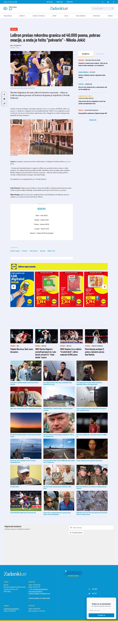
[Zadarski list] (59, 8)
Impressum (69, 2)
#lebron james (34, 251)
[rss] (113, 1)
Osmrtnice (96, 16)
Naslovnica (8, 16)
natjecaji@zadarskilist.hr (35, 591)
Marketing (60, 2)
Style (66, 16)
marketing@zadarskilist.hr (40, 589)
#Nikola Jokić (51, 251)
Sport (54, 16)
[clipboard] (4, 103)
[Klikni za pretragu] (112, 8)
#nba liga (42, 251)
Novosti (22, 16)
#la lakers (24, 251)
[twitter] (108, 1)
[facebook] (102, 1)
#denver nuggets (15, 251)
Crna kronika (80, 16)
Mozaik (110, 16)
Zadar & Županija (39, 16)
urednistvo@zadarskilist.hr (11, 609)
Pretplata (50, 2)
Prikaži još (92, 120)
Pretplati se (101, 615)
